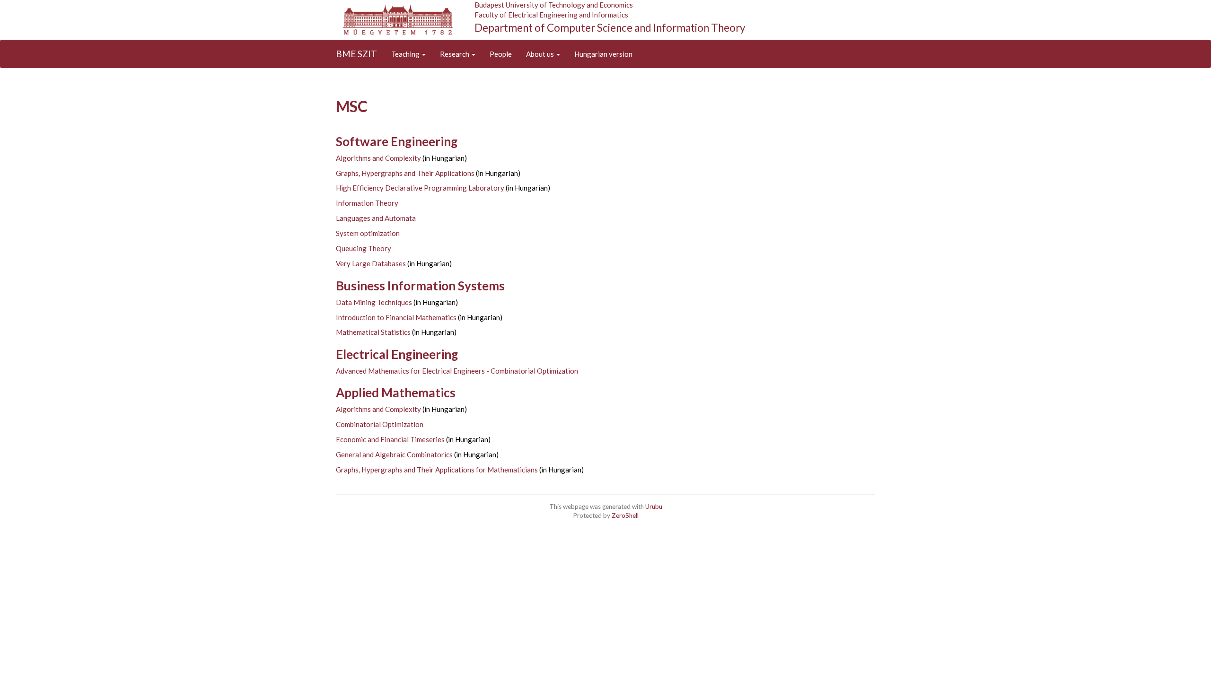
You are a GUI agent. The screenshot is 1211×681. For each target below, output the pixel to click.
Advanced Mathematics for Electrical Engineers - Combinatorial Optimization (457, 371)
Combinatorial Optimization (379, 424)
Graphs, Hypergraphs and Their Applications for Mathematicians (437, 469)
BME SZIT (356, 53)
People (501, 54)
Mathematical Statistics (373, 332)
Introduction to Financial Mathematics (396, 317)
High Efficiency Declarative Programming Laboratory (420, 187)
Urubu (653, 506)
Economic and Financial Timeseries (390, 439)
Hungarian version (603, 54)
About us (540, 54)
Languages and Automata (376, 218)
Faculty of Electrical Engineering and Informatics (551, 14)
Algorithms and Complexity (378, 158)
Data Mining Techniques (374, 302)
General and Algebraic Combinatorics (394, 454)
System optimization (368, 233)
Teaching (406, 54)
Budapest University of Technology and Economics (553, 4)
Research (455, 54)
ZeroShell (625, 515)
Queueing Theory (363, 248)
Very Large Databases (371, 263)
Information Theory (367, 203)
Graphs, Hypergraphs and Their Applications (405, 173)
